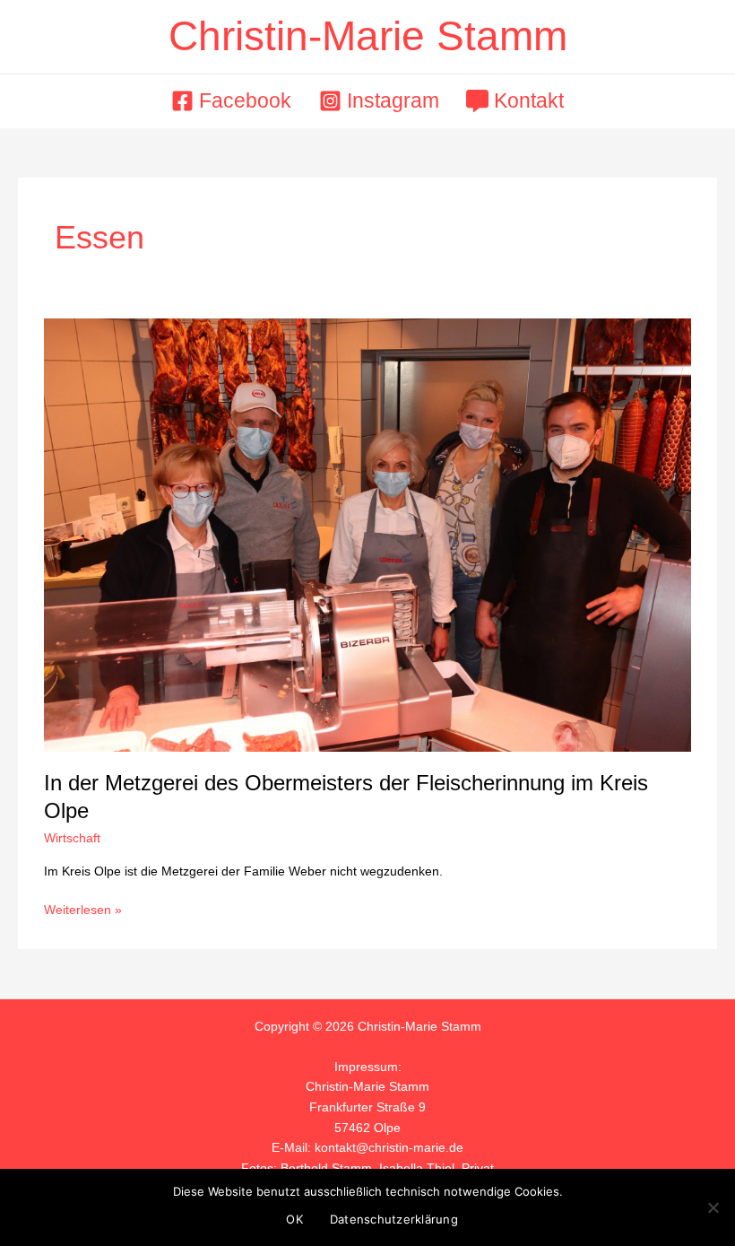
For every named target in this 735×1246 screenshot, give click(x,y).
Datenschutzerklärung (394, 1219)
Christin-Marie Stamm (368, 36)
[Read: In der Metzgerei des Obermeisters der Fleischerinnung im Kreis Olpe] (367, 534)
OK (294, 1219)
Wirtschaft (72, 838)
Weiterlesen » (83, 909)
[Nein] (713, 1207)
